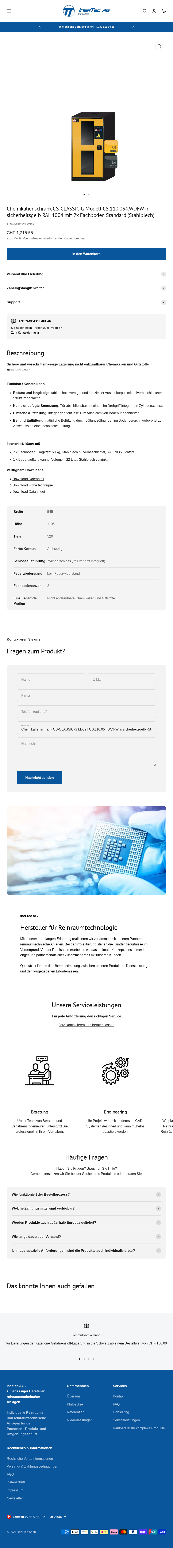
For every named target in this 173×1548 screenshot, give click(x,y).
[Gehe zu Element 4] (93, 1359)
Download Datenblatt (28, 479)
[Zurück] (40, 27)
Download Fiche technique (32, 485)
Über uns (74, 1396)
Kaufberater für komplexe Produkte (139, 1428)
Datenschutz (16, 1482)
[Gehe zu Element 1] (84, 194)
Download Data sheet (28, 491)
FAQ (116, 1404)
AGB (10, 1474)
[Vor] (133, 27)
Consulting (121, 1412)
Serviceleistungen (126, 1420)
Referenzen (75, 1412)
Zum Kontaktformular (25, 332)
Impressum (15, 1490)
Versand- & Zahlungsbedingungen (32, 1466)
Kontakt (118, 1396)
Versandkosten (33, 238)
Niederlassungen (80, 1420)
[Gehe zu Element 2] (88, 194)
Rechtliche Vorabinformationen (30, 1458)
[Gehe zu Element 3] (88, 1359)
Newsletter (15, 1498)
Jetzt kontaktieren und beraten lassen (86, 1025)
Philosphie (75, 1404)
